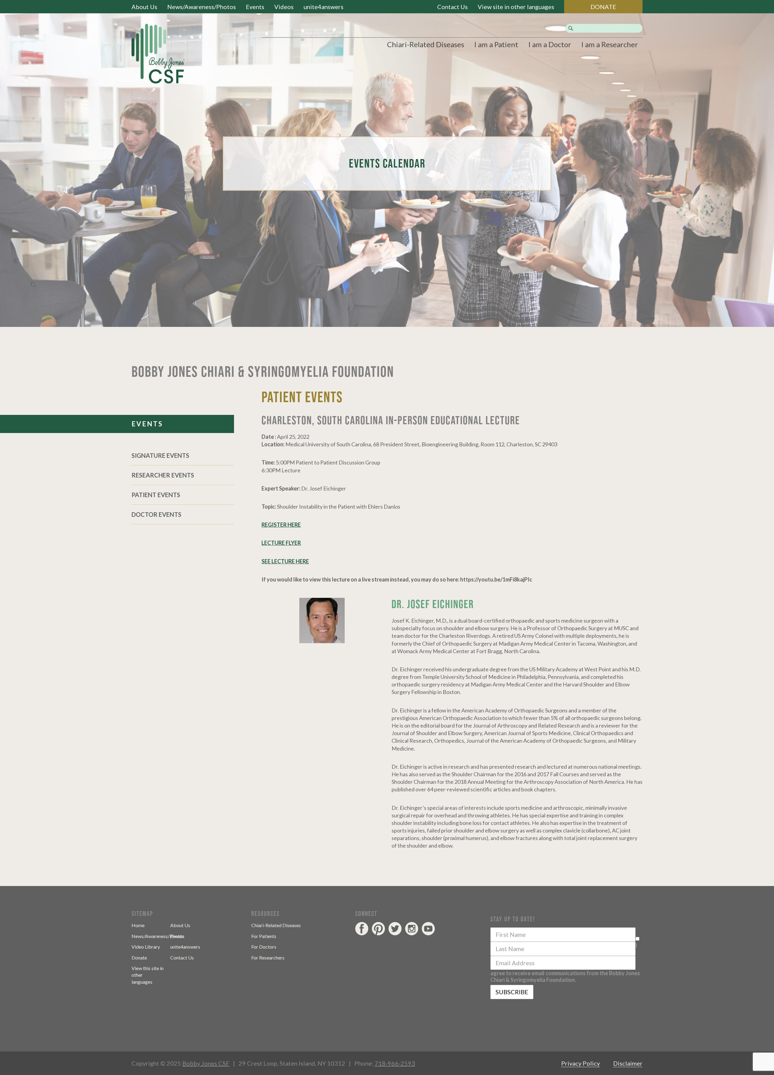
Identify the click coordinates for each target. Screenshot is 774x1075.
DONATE (603, 6)
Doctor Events (156, 514)
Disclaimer (627, 1063)
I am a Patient (496, 44)
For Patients (263, 936)
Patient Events (156, 494)
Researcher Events (163, 475)
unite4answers (323, 6)
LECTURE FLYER (281, 542)
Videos (284, 6)
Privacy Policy (580, 1063)
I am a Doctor (549, 44)
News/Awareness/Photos (201, 6)
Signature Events (160, 455)
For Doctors (263, 947)
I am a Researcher (609, 44)
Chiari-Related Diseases (425, 44)
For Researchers (268, 957)
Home (138, 925)
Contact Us (452, 6)
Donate (139, 957)
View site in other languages (516, 6)
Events (255, 6)
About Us (144, 6)
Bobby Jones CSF (205, 1063)
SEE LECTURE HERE (285, 561)
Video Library (146, 947)
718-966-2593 (395, 1063)
